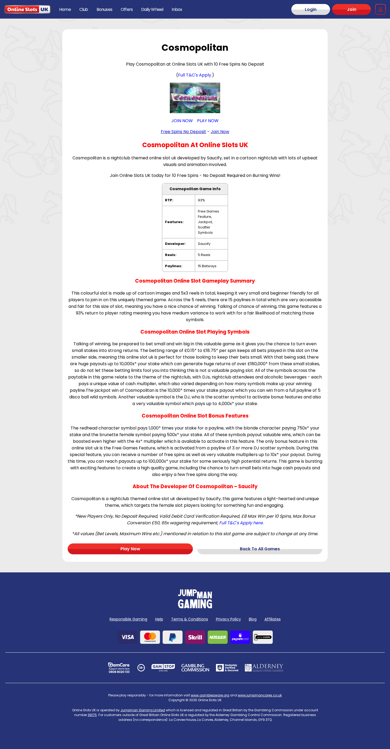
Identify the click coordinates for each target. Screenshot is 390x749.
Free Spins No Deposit (183, 132)
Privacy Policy (228, 619)
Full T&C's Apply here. (241, 523)
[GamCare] (119, 667)
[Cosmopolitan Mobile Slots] (195, 98)
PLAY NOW (208, 121)
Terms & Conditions (189, 619)
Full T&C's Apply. (195, 75)
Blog (253, 619)
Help (159, 619)
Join (351, 9)
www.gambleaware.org (210, 695)
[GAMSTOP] (163, 667)
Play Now (130, 549)
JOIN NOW (182, 121)
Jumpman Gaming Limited (142, 710)
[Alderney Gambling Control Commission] (264, 667)
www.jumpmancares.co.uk (260, 695)
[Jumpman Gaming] (195, 607)
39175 (92, 715)
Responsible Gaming (128, 619)
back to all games (260, 549)
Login (311, 9)
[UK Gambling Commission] (195, 667)
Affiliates (273, 619)
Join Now (220, 132)
